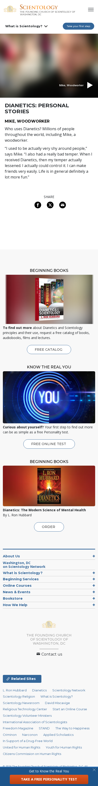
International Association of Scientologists (35, 722)
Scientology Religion (19, 696)
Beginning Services (21, 579)
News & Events (16, 592)
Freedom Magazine (18, 728)
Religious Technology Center (25, 709)
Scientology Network (68, 690)
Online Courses (17, 585)
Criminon (10, 735)
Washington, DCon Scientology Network (24, 564)
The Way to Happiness (72, 728)
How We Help (15, 605)
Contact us (51, 654)
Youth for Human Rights (64, 747)
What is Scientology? (23, 26)
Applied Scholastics (58, 735)
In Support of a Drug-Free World (28, 741)
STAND (44, 728)
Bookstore (13, 598)
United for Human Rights (21, 747)
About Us (11, 556)
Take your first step (78, 26)
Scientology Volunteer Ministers (27, 715)
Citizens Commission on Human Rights (32, 754)
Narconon (30, 735)
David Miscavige (57, 703)
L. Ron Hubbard (15, 690)
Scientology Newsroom (21, 703)
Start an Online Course (70, 709)
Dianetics (39, 690)
